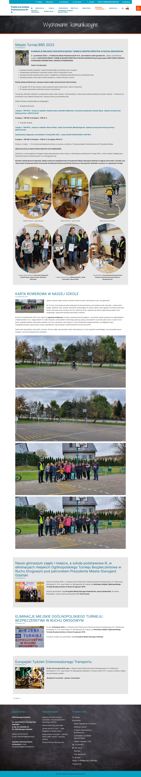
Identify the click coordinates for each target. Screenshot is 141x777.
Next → (18, 698)
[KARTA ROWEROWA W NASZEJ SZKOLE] (29, 312)
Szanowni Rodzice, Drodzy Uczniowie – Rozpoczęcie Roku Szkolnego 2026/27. (53, 719)
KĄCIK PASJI (113, 8)
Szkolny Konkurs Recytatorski (53, 742)
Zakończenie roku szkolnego (52, 725)
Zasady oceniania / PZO (82, 741)
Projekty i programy (35, 11)
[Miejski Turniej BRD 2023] (22, 64)
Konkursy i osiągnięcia (99, 8)
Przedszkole (126, 2)
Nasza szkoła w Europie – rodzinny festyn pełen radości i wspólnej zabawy (55, 736)
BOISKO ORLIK (48, 11)
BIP (127, 8)
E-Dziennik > (65, 2)
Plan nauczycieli (80, 754)
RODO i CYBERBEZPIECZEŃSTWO (108, 2)
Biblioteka (86, 8)
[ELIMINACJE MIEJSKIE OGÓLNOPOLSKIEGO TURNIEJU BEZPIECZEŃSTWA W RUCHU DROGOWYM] (29, 646)
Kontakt (91, 2)
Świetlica (74, 8)
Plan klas (77, 751)
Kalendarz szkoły (80, 727)
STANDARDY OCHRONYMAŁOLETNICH (65, 11)
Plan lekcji (77, 2)
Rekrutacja (39, 8)
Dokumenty (49, 2)
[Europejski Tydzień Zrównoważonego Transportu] (29, 687)
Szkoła (51, 8)
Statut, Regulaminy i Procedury (85, 724)
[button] (138, 8)
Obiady (39, 2)
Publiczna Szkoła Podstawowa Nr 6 (20, 10)
